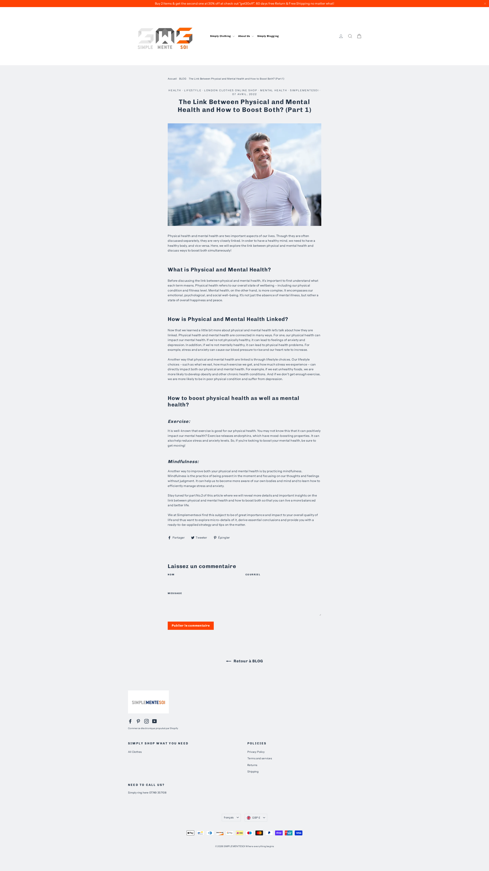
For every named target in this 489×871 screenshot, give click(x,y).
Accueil (172, 78)
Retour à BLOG (248, 661)
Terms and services (259, 758)
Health (174, 90)
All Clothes (135, 752)
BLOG (182, 78)
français (229, 817)
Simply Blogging (268, 36)
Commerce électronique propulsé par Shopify (153, 728)
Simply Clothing (221, 36)
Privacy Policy (256, 752)
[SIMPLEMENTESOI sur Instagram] (146, 721)
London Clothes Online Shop (230, 90)
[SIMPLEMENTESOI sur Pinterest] (138, 721)
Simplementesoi (304, 90)
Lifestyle (192, 90)
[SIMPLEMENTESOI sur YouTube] (154, 721)
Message (175, 593)
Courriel (253, 574)
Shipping (252, 771)
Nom (171, 574)
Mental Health (273, 90)
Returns (252, 765)
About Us (244, 36)
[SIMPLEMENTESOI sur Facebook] (130, 721)
